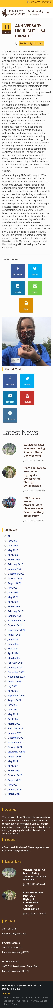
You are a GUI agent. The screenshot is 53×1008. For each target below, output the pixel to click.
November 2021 (16, 742)
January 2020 (15, 789)
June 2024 (13, 644)
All (9, 536)
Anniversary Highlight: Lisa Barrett (30, 30)
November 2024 (16, 620)
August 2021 (14, 756)
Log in (6, 993)
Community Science (37, 997)
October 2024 (15, 625)
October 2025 (15, 578)
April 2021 (13, 765)
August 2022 (14, 700)
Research (18, 997)
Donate (16, 1004)
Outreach (22, 1000)
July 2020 (12, 784)
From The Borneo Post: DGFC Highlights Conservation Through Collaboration (34, 476)
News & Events (39, 1000)
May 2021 (13, 761)
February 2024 (15, 662)
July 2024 (13, 639)
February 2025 (15, 611)
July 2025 (12, 587)
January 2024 (15, 667)
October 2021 (15, 747)
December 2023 (16, 672)
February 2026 (15, 564)
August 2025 (14, 583)
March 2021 (14, 770)
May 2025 (13, 597)
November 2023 (16, 676)
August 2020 (14, 780)
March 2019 (14, 793)
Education (9, 1000)
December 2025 (16, 573)
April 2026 (13, 554)
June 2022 (13, 709)
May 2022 (13, 714)
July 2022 (12, 704)
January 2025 (15, 615)
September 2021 (16, 751)
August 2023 (14, 681)
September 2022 (16, 695)
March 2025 (14, 606)
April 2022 (13, 719)
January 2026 (15, 569)
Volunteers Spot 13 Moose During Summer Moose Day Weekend (34, 450)
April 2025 (13, 601)
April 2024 (13, 653)
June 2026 (13, 545)
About (7, 997)
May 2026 (13, 550)
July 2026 (12, 540)
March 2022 (14, 723)
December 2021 (16, 737)
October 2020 (15, 775)
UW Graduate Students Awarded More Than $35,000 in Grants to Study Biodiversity (33, 506)
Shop (6, 1004)
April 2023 (13, 690)
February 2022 (15, 728)
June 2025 (13, 592)
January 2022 (15, 733)
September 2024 (16, 630)
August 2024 (14, 634)
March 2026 (14, 559)
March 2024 (14, 658)
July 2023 (12, 686)
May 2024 (13, 648)
